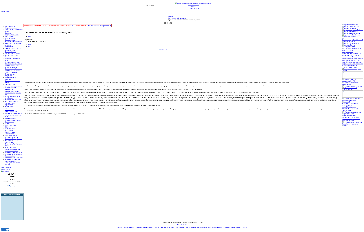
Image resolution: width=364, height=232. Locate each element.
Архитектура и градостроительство (11, 110)
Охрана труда (9, 106)
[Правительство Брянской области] (352, 30)
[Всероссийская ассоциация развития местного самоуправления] (352, 52)
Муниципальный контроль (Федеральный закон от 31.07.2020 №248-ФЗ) (13, 70)
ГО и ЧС (7, 116)
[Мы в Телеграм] (5, 171)
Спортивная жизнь (11, 125)
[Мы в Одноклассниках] (5, 169)
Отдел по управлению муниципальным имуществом (12, 103)
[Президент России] (350, 25)
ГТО (6, 127)
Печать (30, 36)
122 (71, 26)
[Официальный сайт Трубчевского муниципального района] (348, 41)
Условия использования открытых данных (12, 160)
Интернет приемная (192, 8)
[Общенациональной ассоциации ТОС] (352, 89)
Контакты (193, 6)
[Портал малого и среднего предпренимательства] (344, 125)
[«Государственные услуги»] (351, 112)
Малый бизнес (9, 122)
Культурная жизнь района (13, 120)
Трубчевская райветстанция (13, 152)
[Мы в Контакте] (6, 167)
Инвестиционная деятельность (10, 88)
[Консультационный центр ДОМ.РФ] (352, 70)
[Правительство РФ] (349, 28)
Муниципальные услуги (12, 62)
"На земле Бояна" (10, 52)
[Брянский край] (352, 40)
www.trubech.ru (182, 224)
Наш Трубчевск (10, 36)
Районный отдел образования (10, 129)
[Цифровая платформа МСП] (352, 86)
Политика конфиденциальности (11, 34)
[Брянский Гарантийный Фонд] (348, 114)
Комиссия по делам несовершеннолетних (11, 136)
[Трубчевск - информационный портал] (349, 45)
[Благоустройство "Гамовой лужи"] (348, 46)
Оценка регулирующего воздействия (12, 97)
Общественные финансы (13, 99)
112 (75, 26)
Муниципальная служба (12, 53)
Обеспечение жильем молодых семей (11, 141)
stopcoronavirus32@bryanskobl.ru (99, 26)
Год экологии (9, 46)
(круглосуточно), (82, 25)
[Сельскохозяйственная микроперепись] (352, 84)
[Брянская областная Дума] (350, 31)
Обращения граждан (11, 55)
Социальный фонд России (13, 139)
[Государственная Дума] (350, 26)
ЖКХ (6, 108)
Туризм (7, 123)
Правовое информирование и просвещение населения (13, 114)
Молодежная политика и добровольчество (13, 49)
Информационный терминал (14, 154)
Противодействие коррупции (10, 75)
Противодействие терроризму (10, 78)
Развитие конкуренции (12, 91)
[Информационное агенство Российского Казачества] (352, 124)
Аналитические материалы (13, 86)
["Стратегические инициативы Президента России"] (352, 78)
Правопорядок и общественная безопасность (14, 40)
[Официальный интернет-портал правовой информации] (352, 33)
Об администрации (11, 28)
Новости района (10, 38)
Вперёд (30, 46)
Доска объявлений (193, 5)
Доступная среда (10, 84)
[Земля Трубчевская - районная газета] (350, 43)
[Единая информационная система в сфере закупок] (351, 35)
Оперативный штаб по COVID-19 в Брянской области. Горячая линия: (47, 25)
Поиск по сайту (10, 156)
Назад (29, 44)
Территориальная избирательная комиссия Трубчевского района (12, 149)
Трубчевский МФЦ (11, 118)
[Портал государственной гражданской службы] (352, 100)
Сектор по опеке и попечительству (10, 133)
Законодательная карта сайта (14, 157)
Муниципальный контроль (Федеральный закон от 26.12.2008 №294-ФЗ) (13, 65)
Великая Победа (10, 26)
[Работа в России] (350, 36)
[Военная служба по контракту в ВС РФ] (352, 81)
